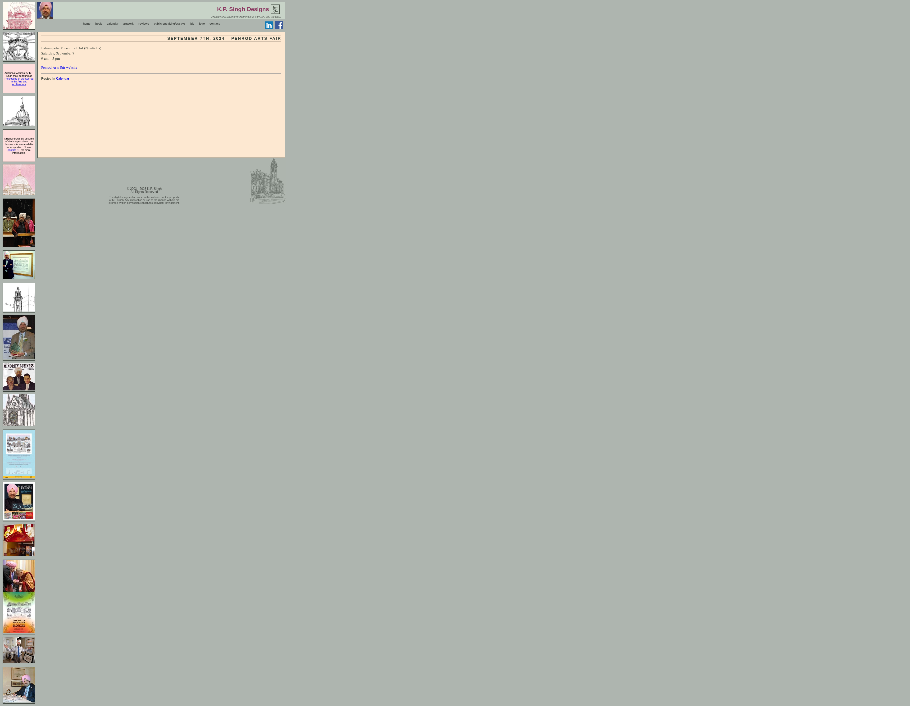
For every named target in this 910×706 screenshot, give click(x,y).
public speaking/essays (170, 23)
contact (214, 23)
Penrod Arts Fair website (59, 67)
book (98, 23)
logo (202, 23)
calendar (112, 23)
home (87, 23)
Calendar (62, 78)
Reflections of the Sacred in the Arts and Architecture (19, 81)
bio (192, 23)
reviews (143, 23)
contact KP (14, 150)
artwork (128, 23)
